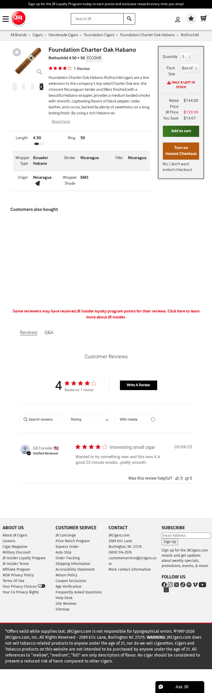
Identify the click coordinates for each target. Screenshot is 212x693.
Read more (61, 121)
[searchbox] (42, 419)
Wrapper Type (22, 160)
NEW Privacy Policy (18, 575)
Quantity (170, 56)
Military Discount (17, 552)
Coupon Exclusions (71, 581)
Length (22, 138)
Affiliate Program (16, 569)
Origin (23, 177)
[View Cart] (203, 19)
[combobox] (89, 419)
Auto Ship (63, 552)
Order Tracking (68, 558)
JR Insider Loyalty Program (24, 558)
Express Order (67, 547)
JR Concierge (66, 535)
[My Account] (177, 20)
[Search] (129, 19)
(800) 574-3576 (120, 552)
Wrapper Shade (70, 180)
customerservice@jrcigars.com (132, 561)
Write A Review (138, 385)
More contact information (130, 569)
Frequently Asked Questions (79, 592)
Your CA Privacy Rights (21, 592)
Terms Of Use (14, 581)
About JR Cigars (15, 535)
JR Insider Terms (16, 564)
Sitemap (62, 609)
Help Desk (64, 598)
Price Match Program (73, 541)
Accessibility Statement (75, 569)
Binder (69, 157)
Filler (119, 157)
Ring (71, 138)
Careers (9, 541)
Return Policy (66, 575)
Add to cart (181, 131)
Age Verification (68, 586)
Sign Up (170, 542)
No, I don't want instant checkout (177, 167)
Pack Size (170, 71)
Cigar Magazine (15, 547)
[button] (15, 86)
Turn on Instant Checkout (181, 150)
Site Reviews (66, 603)
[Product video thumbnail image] (41, 86)
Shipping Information (73, 564)
